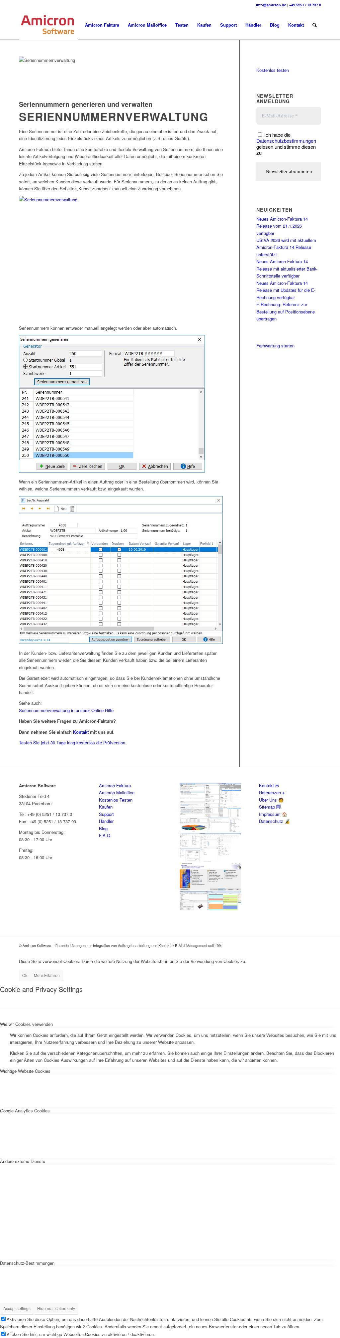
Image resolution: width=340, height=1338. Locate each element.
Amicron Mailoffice (116, 792)
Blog (103, 828)
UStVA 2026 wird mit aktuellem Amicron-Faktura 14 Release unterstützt (286, 247)
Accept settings (17, 1308)
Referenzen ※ (272, 792)
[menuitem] (102, 25)
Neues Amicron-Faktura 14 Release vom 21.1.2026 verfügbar (282, 226)
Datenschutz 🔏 (274, 821)
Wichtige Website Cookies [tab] (25, 1071)
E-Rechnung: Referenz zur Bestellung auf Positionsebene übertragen (285, 311)
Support (106, 814)
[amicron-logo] (48, 25)
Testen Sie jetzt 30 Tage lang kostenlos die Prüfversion (72, 742)
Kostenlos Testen (115, 800)
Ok (24, 975)
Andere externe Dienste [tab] (22, 1161)
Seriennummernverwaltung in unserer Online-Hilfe (66, 710)
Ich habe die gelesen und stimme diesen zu (286, 143)
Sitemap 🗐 (270, 807)
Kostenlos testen (272, 70)
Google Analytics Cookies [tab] (25, 1110)
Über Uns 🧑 (271, 800)
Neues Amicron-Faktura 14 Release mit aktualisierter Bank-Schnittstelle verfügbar (286, 268)
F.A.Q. (105, 835)
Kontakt (81, 732)
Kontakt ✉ (269, 785)
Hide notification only (56, 1308)
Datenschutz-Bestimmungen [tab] (27, 1263)
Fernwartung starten (275, 345)
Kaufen (106, 807)
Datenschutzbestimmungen (286, 140)
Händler (106, 821)
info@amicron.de (271, 4)
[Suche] (314, 25)
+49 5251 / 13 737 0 (305, 4)
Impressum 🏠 (273, 814)
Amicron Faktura (115, 785)
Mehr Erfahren (47, 975)
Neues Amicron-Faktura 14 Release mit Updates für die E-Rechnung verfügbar (285, 290)
